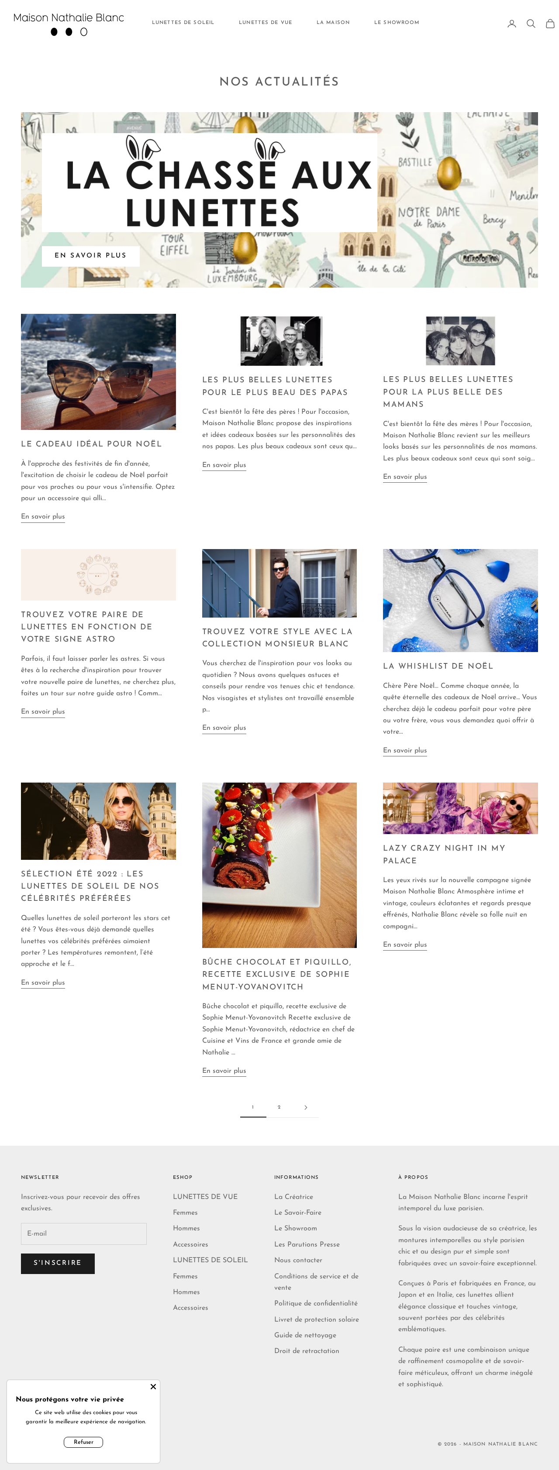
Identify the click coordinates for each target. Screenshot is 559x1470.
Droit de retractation (306, 1351)
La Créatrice (293, 1197)
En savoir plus (91, 256)
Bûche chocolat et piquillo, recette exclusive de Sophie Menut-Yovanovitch (277, 975)
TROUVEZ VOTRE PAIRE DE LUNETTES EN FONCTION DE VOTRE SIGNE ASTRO (87, 627)
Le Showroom (295, 1228)
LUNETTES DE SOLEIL (183, 23)
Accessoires (190, 1244)
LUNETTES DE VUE (265, 23)
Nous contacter (298, 1260)
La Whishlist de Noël (438, 666)
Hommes (186, 1228)
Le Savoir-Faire (297, 1212)
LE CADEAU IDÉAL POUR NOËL (91, 444)
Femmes (185, 1212)
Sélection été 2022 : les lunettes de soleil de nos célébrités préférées (90, 887)
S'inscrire (58, 1263)
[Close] (153, 1386)
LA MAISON (333, 23)
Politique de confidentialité (316, 1303)
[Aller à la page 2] (306, 1107)
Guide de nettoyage (305, 1335)
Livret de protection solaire (316, 1319)
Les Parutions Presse (307, 1244)
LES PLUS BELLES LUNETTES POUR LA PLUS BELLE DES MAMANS (448, 392)
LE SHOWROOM (396, 23)
